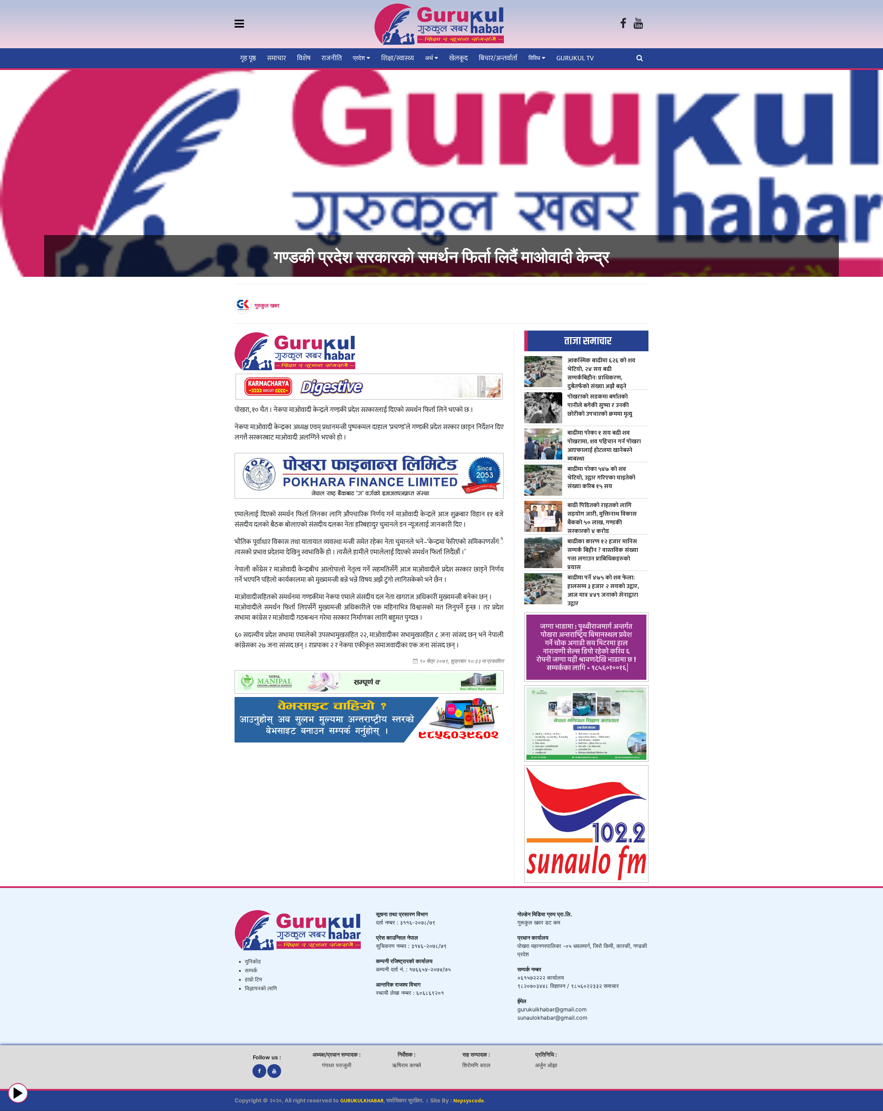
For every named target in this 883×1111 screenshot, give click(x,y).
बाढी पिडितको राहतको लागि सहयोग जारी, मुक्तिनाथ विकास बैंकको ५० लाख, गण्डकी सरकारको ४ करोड (602, 518)
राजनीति (331, 58)
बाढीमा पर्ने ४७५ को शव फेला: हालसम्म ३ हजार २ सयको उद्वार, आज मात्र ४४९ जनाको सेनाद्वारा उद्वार (603, 590)
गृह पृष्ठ (248, 58)
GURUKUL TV (575, 58)
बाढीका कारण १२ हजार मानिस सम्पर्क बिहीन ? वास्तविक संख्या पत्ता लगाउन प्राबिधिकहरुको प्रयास (602, 554)
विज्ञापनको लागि (261, 988)
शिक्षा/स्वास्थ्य (397, 58)
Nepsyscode (468, 1100)
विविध (535, 57)
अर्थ (430, 57)
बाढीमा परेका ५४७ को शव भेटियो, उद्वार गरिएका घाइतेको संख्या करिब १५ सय (601, 477)
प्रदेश (360, 57)
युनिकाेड (253, 962)
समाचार (276, 58)
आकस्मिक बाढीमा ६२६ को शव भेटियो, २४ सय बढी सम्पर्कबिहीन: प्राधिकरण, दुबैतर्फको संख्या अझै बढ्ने (601, 373)
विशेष (303, 58)
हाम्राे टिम (253, 979)
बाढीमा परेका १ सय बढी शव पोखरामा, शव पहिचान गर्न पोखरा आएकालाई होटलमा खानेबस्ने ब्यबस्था (604, 446)
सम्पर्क (251, 971)
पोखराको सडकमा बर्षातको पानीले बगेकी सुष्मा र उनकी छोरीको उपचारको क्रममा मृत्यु (599, 405)
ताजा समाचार (588, 341)
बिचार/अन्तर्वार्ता (498, 58)
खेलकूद (458, 58)
